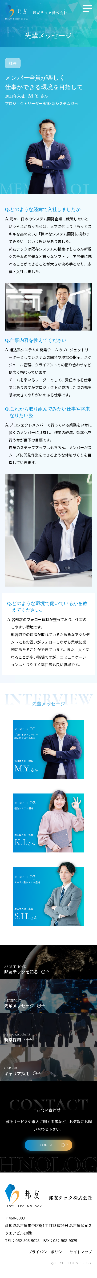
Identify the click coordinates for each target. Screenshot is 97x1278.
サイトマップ (80, 1252)
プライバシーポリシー (47, 1252)
